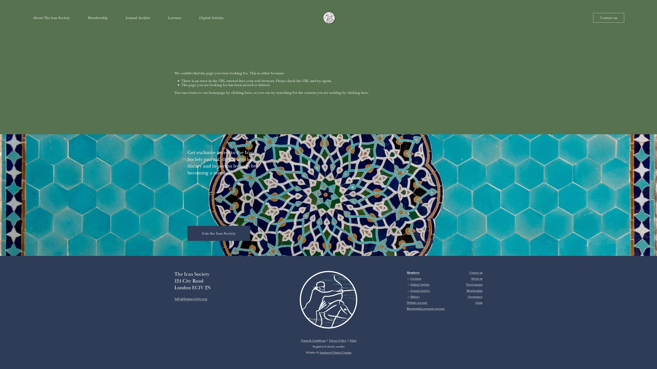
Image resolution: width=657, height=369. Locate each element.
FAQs (353, 340)
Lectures (174, 18)
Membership (474, 290)
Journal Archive (137, 18)
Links (478, 302)
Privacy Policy (337, 340)
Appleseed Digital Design (335, 352)
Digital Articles (211, 18)
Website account (417, 302)
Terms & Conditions (313, 340)
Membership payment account (426, 308)
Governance (475, 296)
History (415, 296)
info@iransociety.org (191, 299)
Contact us (608, 18)
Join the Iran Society (219, 233)
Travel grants (474, 284)
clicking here (241, 92)
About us (476, 278)
